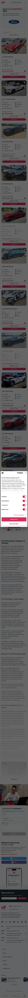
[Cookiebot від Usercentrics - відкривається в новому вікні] (17, 473)
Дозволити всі (14, 519)
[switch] (24, 501)
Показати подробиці (19, 515)
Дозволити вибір (14, 523)
